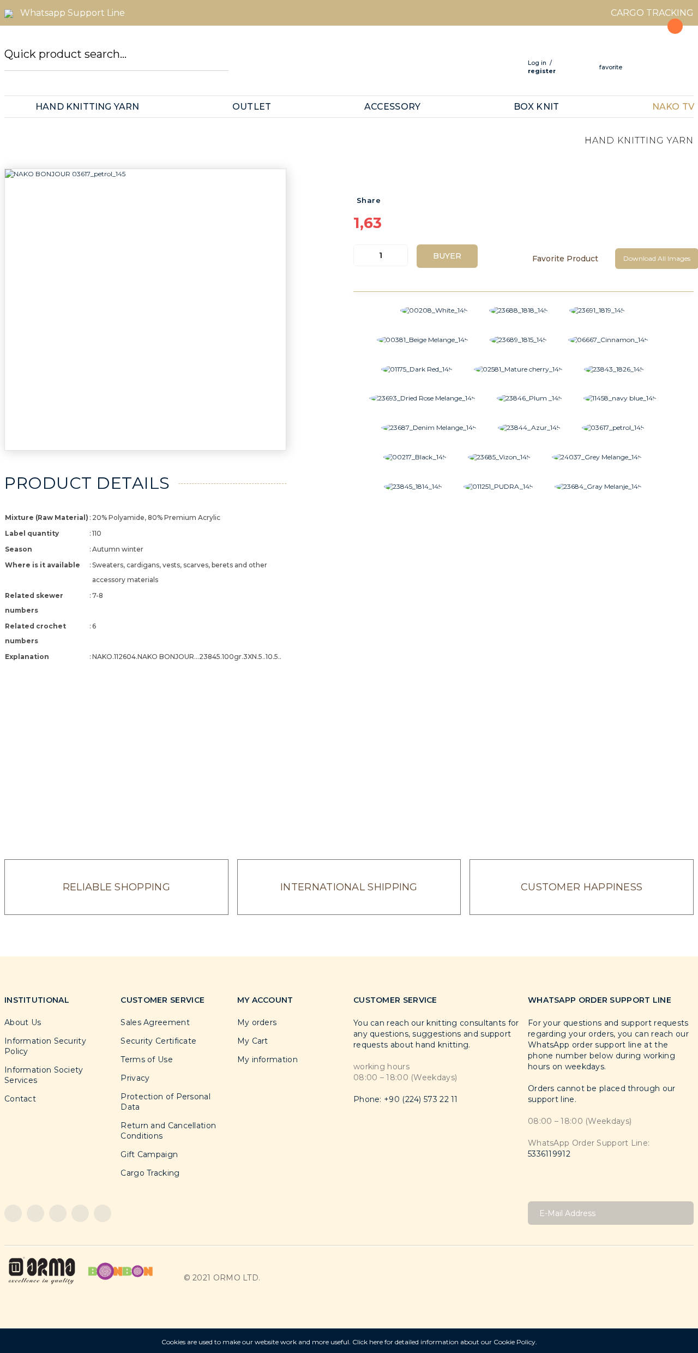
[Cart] (669, 50)
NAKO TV (673, 106)
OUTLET (251, 106)
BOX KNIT (536, 106)
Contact (20, 1099)
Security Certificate (158, 1041)
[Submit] (681, 1213)
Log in (537, 63)
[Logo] (42, 1270)
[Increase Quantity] (399, 255)
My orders (257, 1022)
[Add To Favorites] (567, 259)
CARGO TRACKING (652, 13)
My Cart (252, 1041)
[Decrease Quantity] (362, 255)
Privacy (135, 1078)
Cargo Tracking (150, 1173)
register (542, 71)
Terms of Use (147, 1059)
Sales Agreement (155, 1022)
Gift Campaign (149, 1154)
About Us (22, 1022)
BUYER (447, 256)
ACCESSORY (392, 106)
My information (267, 1059)
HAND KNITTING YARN (87, 106)
